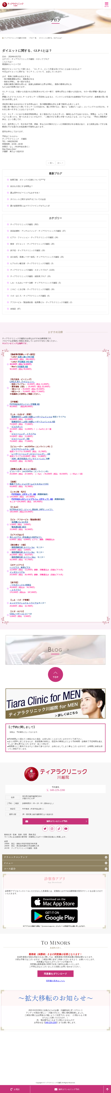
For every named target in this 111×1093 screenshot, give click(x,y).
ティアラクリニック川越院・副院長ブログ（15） (31, 276)
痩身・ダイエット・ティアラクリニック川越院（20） (33, 244)
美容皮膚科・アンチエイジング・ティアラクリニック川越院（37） (38, 231)
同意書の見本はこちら (55, 981)
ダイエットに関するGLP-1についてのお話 (28, 199)
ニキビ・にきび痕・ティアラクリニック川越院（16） (33, 289)
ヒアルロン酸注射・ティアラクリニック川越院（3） (32, 263)
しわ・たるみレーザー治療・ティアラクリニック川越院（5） (36, 283)
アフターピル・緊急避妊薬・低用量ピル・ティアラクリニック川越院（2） (41, 302)
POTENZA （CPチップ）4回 (24, 494)
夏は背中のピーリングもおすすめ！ (25, 193)
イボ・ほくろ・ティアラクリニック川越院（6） (30, 296)
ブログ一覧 (32, 38)
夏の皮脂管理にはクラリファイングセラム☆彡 (30, 206)
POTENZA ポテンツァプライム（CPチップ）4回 (32, 499)
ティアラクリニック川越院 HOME (15, 38)
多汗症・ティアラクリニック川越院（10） (28, 250)
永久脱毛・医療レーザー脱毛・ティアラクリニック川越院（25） (37, 257)
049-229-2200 (57, 790)
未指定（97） (16, 309)
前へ (52, 163)
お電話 (17, 1089)
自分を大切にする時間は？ (21, 186)
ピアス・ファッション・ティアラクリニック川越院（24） (34, 237)
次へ (59, 163)
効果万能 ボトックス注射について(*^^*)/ (27, 180)
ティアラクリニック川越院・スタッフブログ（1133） (33, 270)
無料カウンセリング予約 (57, 821)
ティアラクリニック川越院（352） (25, 224)
